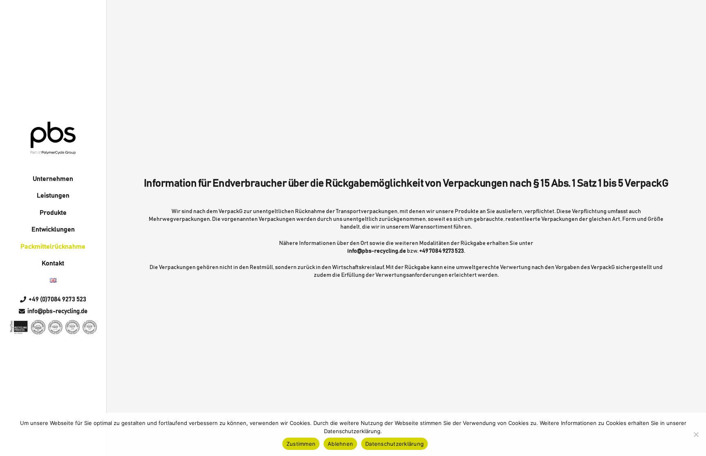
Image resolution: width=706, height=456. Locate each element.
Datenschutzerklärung (394, 443)
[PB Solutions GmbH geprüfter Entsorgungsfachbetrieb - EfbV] (38, 327)
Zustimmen (300, 443)
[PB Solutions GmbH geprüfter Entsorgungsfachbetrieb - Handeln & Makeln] (90, 327)
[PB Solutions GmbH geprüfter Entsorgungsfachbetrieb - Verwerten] (55, 327)
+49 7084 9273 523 (441, 251)
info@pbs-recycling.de (376, 251)
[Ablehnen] (696, 434)
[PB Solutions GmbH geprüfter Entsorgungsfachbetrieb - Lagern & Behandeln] (72, 327)
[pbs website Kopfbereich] (53, 138)
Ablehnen (340, 443)
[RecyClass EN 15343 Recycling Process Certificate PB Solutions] (18, 327)
